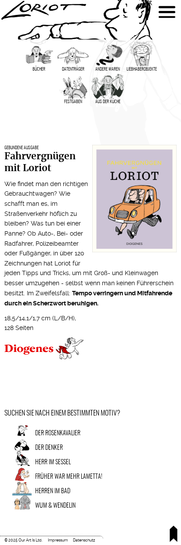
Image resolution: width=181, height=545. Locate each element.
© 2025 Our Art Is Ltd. (23, 540)
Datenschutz (84, 540)
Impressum (58, 540)
